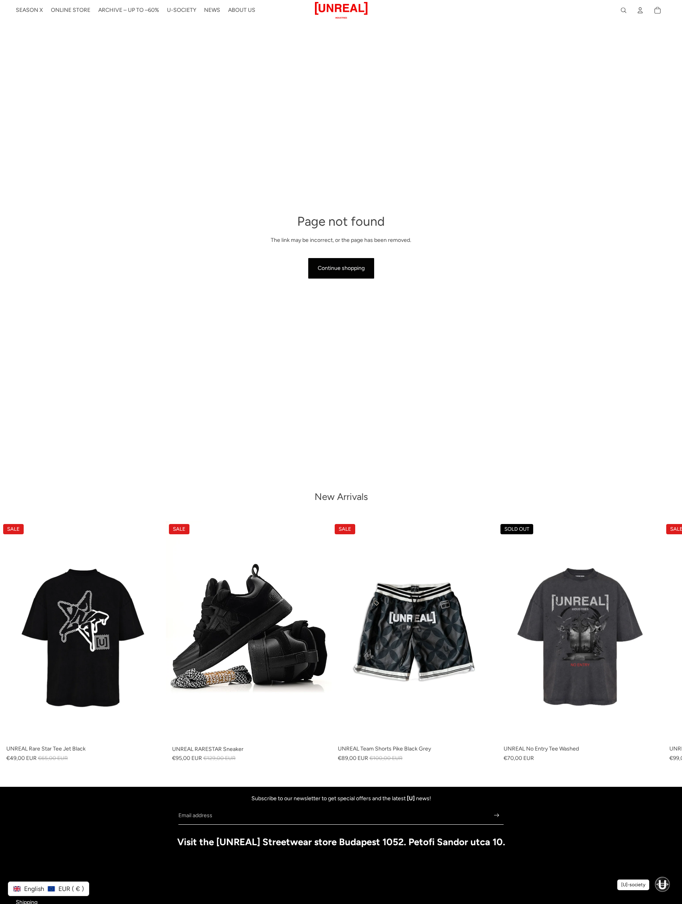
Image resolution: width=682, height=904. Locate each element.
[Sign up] (497, 815)
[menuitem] (29, 10)
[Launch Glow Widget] (662, 884)
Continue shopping (341, 268)
